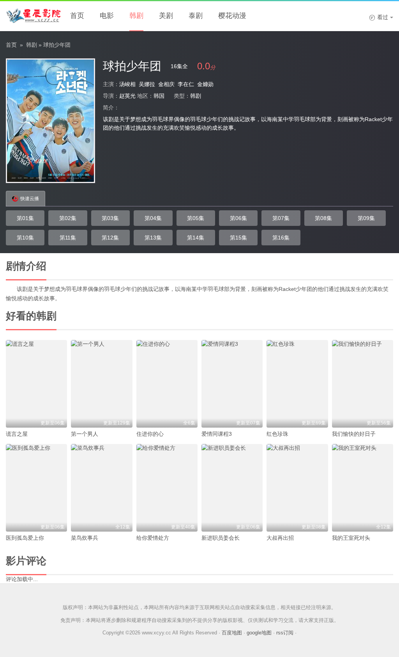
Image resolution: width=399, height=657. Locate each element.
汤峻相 (127, 84)
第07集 (281, 218)
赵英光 (127, 96)
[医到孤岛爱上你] (36, 488)
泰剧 (196, 15)
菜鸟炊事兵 (84, 538)
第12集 (110, 237)
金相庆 (166, 84)
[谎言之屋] (36, 384)
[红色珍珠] (297, 384)
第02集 (67, 218)
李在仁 (186, 84)
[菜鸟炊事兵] (101, 488)
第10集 (25, 237)
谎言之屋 (17, 434)
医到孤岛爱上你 (25, 538)
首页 (77, 15)
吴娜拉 (147, 84)
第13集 (153, 237)
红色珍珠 (277, 434)
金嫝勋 (205, 84)
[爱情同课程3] (232, 384)
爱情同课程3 (216, 434)
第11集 (68, 237)
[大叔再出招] (297, 488)
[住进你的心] (167, 384)
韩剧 (136, 15)
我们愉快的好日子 (354, 434)
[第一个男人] (101, 384)
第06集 (238, 218)
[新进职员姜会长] (232, 488)
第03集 (110, 218)
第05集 (195, 218)
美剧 (166, 15)
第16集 (281, 237)
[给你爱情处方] (167, 488)
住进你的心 (150, 434)
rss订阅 (284, 633)
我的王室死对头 (351, 538)
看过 (378, 17)
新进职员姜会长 (220, 538)
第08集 (323, 218)
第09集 (366, 218)
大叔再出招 (280, 538)
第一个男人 (84, 434)
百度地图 (232, 633)
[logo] (33, 15)
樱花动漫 (232, 15)
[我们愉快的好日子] (362, 384)
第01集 (25, 218)
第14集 (195, 237)
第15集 (238, 237)
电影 (107, 15)
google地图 (259, 633)
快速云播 (29, 198)
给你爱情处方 (152, 538)
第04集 (153, 218)
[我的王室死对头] (362, 488)
